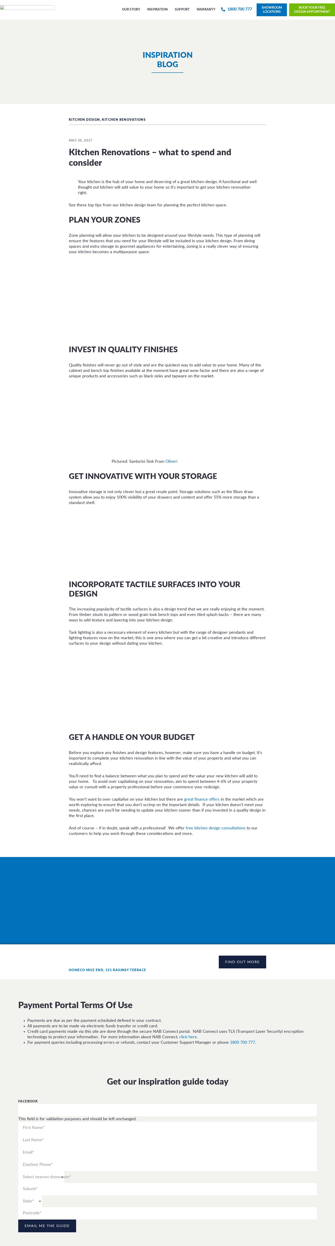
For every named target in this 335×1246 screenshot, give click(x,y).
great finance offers (202, 799)
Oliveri (171, 462)
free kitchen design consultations (215, 828)
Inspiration (157, 9)
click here (188, 1037)
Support (182, 9)
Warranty (206, 9)
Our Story (131, 9)
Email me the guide (47, 1226)
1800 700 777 (242, 1043)
